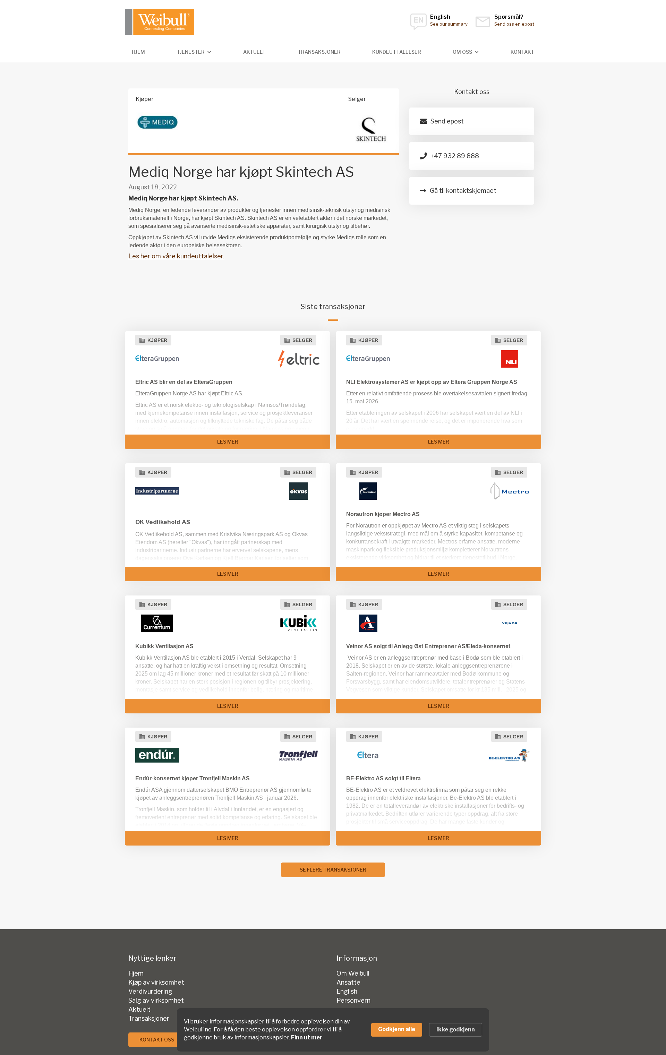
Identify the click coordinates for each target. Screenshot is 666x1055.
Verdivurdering (150, 991)
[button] (194, 52)
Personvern (353, 1000)
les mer (227, 442)
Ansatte (348, 982)
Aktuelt (254, 52)
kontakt (522, 52)
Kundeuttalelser (396, 52)
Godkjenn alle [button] (396, 1029)
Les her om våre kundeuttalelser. (176, 256)
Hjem (136, 973)
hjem (138, 52)
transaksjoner (319, 52)
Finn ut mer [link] (306, 1037)
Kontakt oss (156, 1040)
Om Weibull (352, 973)
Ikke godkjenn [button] (455, 1029)
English (346, 991)
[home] (159, 22)
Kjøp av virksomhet (156, 982)
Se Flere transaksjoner (333, 870)
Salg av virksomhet (156, 1000)
